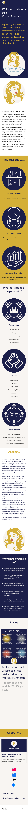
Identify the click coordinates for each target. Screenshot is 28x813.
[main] (14, 12)
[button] (3, 810)
